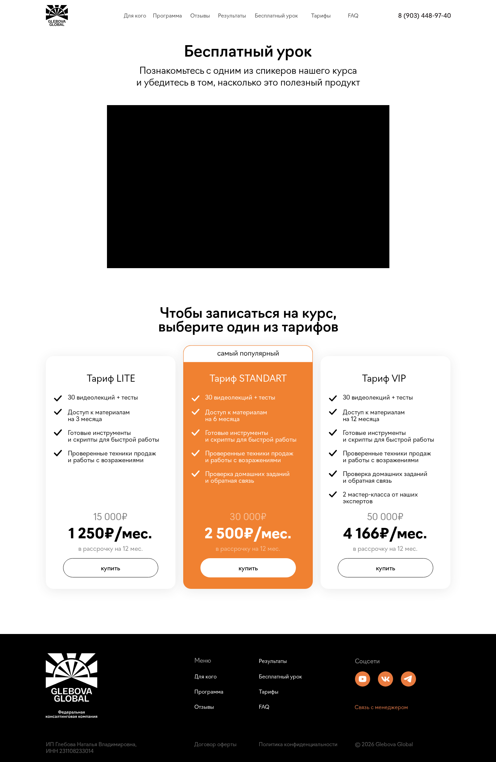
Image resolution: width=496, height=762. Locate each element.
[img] (362, 679)
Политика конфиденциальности (298, 744)
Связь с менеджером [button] (381, 706)
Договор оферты (215, 744)
